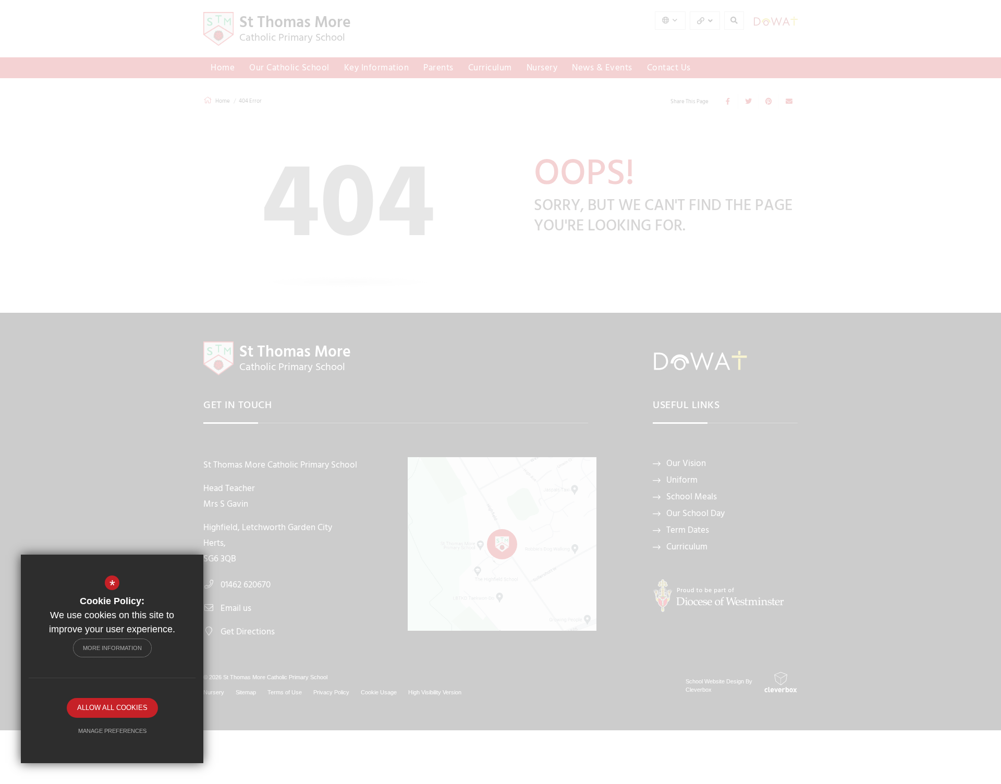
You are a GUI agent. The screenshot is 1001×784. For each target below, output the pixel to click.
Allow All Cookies (112, 708)
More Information (112, 648)
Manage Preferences (112, 731)
